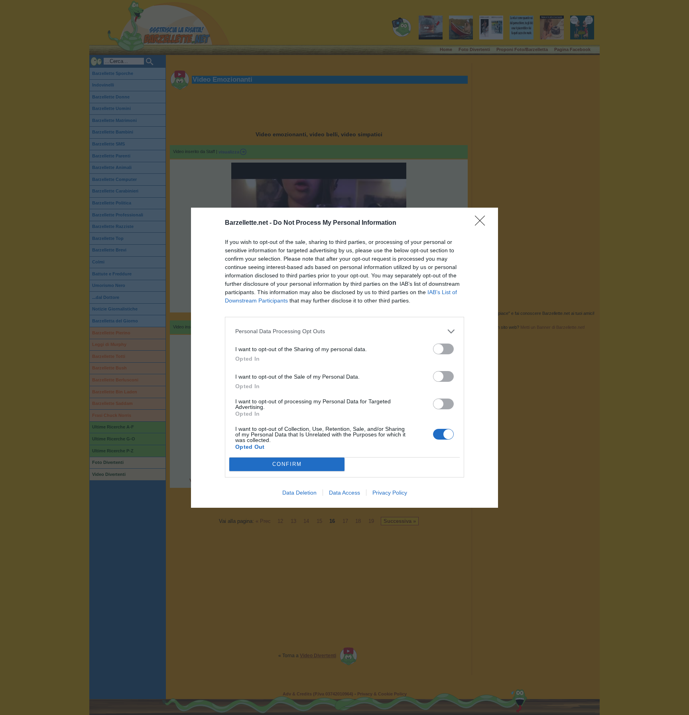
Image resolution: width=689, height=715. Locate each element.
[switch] (443, 349)
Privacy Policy (389, 492)
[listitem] (344, 331)
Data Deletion (299, 492)
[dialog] (344, 358)
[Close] (482, 223)
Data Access (344, 492)
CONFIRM (287, 464)
